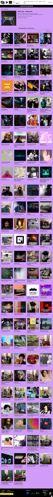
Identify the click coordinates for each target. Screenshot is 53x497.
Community (40, 1)
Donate (25, 3)
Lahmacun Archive (26, 6)
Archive (31, 1)
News (37, 1)
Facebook (2, 491)
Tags (34, 1)
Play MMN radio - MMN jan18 (22, 17)
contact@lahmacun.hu (10, 491)
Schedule (25, 1)
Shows (28, 1)
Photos (44, 1)
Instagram (3, 492)
